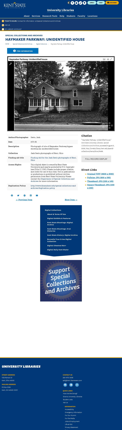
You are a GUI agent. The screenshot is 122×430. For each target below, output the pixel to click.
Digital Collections (41, 44)
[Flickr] (71, 385)
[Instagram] (77, 385)
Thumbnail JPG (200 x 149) (100, 181)
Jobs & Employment (72, 421)
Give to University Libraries (72, 396)
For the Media (70, 418)
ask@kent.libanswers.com (72, 380)
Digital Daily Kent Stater (58, 249)
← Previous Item (24, 199)
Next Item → (71, 199)
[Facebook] (65, 385)
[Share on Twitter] (18, 195)
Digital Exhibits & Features (59, 218)
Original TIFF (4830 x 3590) (100, 174)
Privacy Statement (71, 427)
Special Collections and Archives (22, 44)
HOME (7, 44)
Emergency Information (73, 412)
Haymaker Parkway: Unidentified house (62, 44)
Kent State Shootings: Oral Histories (59, 230)
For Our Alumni (70, 415)
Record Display (96, 159)
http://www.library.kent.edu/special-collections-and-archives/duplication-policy (53, 187)
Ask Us (7, 25)
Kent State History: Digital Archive (62, 235)
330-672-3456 (68, 377)
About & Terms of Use (56, 214)
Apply (92, 2)
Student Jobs (68, 399)
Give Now (113, 2)
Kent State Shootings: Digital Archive (60, 223)
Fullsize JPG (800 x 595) (99, 177)
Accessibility (69, 409)
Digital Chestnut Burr (56, 245)
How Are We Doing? (70, 393)
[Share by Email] (37, 195)
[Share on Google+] (24, 195)
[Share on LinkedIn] (31, 195)
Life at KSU (68, 424)
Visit (101, 2)
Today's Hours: (32, 21)
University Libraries (60, 10)
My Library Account (12, 29)
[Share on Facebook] (12, 195)
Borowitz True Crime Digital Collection (59, 240)
